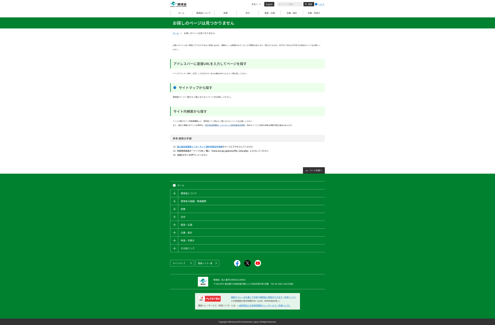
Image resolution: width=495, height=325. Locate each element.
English (269, 4)
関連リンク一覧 (205, 263)
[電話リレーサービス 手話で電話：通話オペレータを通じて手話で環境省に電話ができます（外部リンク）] (209, 299)
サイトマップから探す (195, 87)
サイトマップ (179, 263)
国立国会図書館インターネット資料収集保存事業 (225, 125)
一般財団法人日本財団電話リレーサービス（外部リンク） (264, 305)
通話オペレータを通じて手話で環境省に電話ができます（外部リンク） (264, 297)
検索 (310, 4)
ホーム (181, 12)
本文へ (255, 4)
